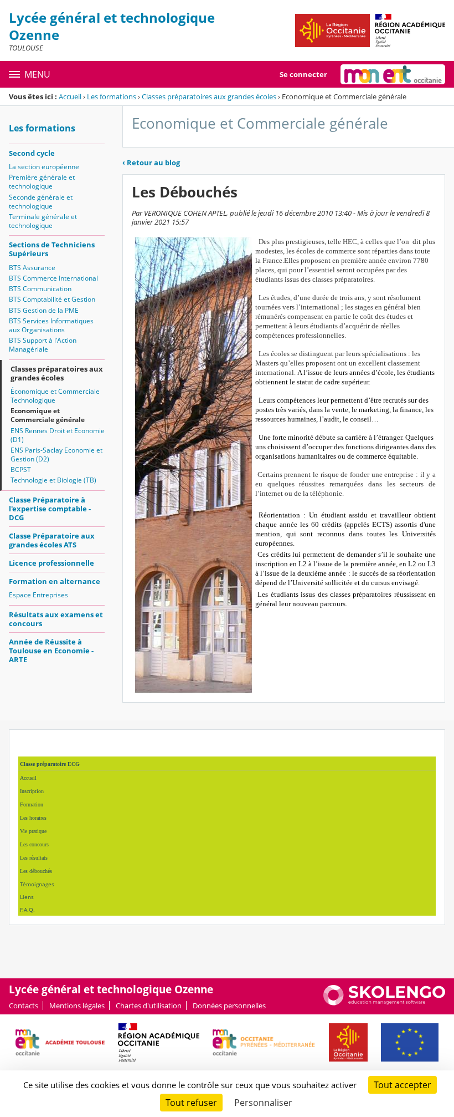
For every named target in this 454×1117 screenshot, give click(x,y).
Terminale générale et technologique (43, 221)
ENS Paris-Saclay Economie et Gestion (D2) (56, 454)
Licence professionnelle (51, 563)
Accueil (70, 96)
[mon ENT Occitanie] (393, 74)
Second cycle (32, 153)
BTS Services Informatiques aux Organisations (51, 325)
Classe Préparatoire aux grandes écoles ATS (52, 540)
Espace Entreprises (38, 595)
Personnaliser (263, 1102)
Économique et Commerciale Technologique (55, 396)
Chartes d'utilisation (149, 1005)
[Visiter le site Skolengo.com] (384, 1003)
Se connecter (303, 74)
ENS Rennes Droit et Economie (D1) (58, 435)
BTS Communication (40, 288)
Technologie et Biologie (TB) (53, 480)
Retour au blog (151, 162)
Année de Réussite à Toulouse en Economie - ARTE (51, 650)
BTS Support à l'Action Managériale (42, 345)
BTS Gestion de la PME (44, 310)
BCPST (21, 469)
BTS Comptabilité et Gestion (52, 299)
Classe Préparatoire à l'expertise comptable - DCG (50, 508)
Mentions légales (77, 1005)
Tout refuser (191, 1102)
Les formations (111, 96)
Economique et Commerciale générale (48, 415)
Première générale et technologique (42, 181)
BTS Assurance (32, 267)
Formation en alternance (54, 581)
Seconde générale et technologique (41, 201)
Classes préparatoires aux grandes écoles (209, 96)
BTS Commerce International (53, 278)
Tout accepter (402, 1085)
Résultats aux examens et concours (56, 619)
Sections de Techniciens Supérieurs (52, 249)
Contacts (23, 1005)
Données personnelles (229, 1005)
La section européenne (44, 166)
